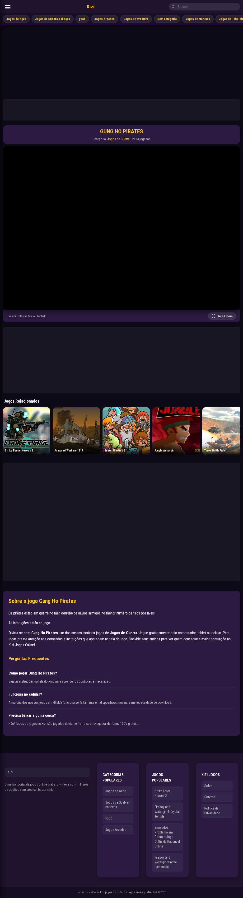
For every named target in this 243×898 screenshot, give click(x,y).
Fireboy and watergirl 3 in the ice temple (166, 862)
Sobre (208, 786)
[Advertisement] (121, 61)
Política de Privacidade (212, 810)
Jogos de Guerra (118, 139)
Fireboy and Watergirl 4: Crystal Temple (167, 811)
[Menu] (7, 7)
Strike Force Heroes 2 (163, 793)
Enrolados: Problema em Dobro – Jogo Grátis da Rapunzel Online (167, 837)
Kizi (91, 6)
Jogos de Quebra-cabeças (52, 19)
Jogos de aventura (136, 19)
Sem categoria (167, 19)
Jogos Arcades (104, 19)
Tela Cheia (225, 316)
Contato (209, 797)
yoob (82, 19)
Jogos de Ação (16, 19)
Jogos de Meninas (198, 19)
